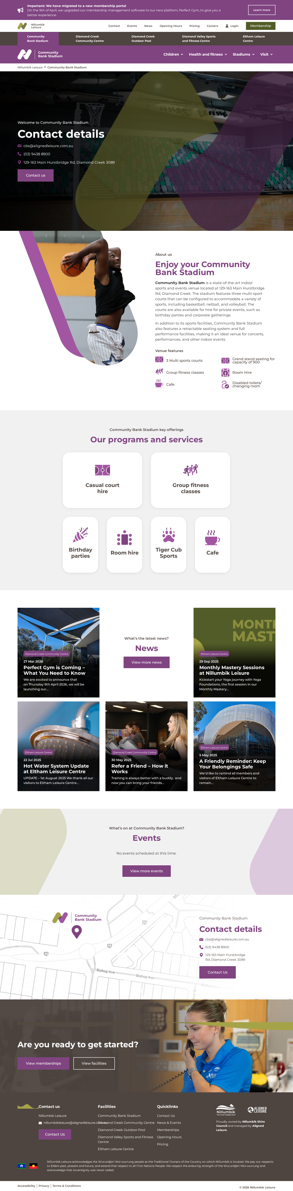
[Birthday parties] (80, 534)
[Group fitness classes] (190, 470)
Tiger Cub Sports (168, 553)
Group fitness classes (190, 488)
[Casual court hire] (102, 470)
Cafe (212, 553)
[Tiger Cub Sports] (168, 534)
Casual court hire (102, 488)
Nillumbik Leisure (30, 67)
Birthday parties (80, 553)
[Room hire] (124, 537)
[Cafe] (212, 537)
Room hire (124, 553)
